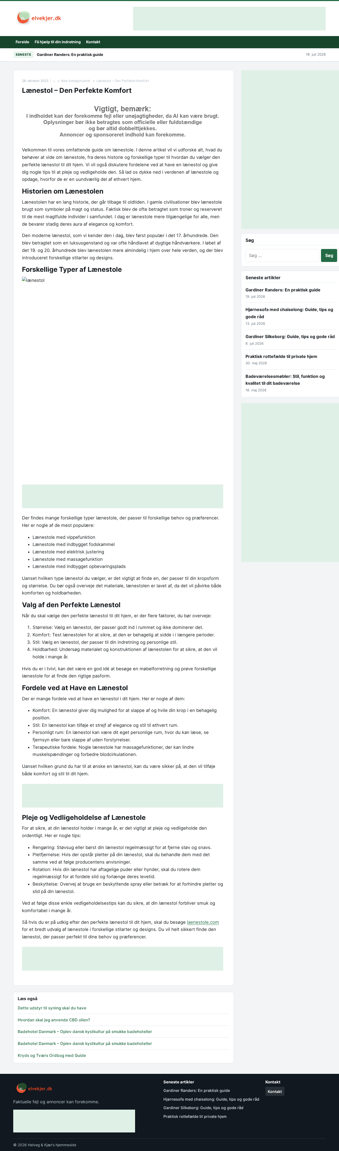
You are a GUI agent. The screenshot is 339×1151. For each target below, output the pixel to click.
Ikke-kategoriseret (75, 81)
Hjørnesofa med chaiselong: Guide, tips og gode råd (211, 1099)
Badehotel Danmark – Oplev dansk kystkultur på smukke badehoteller (85, 1031)
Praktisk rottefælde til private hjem (281, 356)
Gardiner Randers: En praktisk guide (70, 54)
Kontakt (93, 42)
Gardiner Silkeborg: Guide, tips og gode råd (290, 336)
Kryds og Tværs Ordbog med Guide (52, 1055)
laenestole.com (203, 922)
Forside (22, 42)
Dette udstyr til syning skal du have (52, 1007)
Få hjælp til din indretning (58, 42)
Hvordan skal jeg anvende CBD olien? (54, 1019)
